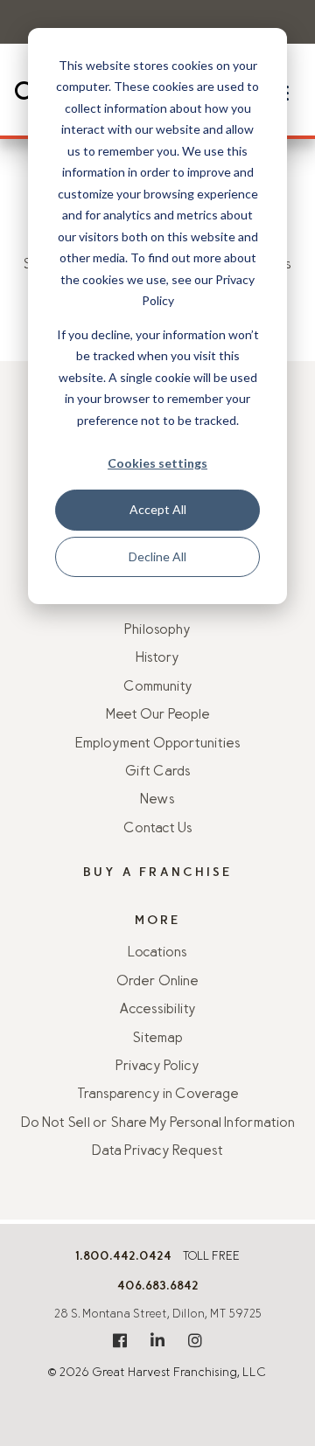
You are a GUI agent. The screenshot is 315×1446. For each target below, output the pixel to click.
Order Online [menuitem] (157, 982)
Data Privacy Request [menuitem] (157, 1151)
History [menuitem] (157, 658)
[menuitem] (120, 1340)
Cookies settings (157, 462)
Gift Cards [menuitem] (158, 772)
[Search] (25, 93)
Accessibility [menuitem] (157, 1010)
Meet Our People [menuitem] (158, 715)
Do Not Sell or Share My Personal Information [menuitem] (158, 1123)
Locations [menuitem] (157, 953)
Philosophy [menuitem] (157, 630)
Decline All (157, 556)
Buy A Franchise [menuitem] (157, 873)
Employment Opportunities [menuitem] (158, 744)
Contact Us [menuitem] (157, 829)
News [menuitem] (157, 800)
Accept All (158, 509)
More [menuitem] (157, 921)
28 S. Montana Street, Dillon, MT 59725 (158, 1315)
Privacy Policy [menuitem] (158, 1067)
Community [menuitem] (157, 687)
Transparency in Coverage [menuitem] (158, 1095)
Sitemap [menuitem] (157, 1039)
